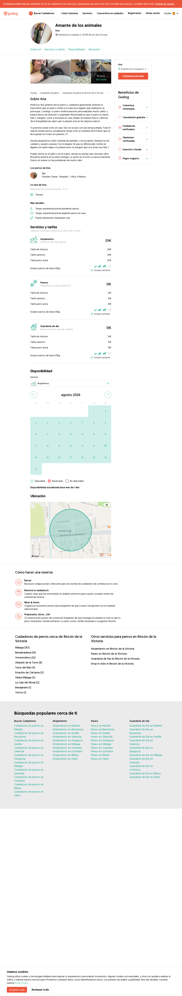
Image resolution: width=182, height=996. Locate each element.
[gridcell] (94, 411)
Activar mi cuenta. (164, 3)
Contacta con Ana (133, 76)
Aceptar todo (17, 989)
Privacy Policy (21, 982)
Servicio (34, 377)
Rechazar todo (40, 989)
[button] (133, 107)
